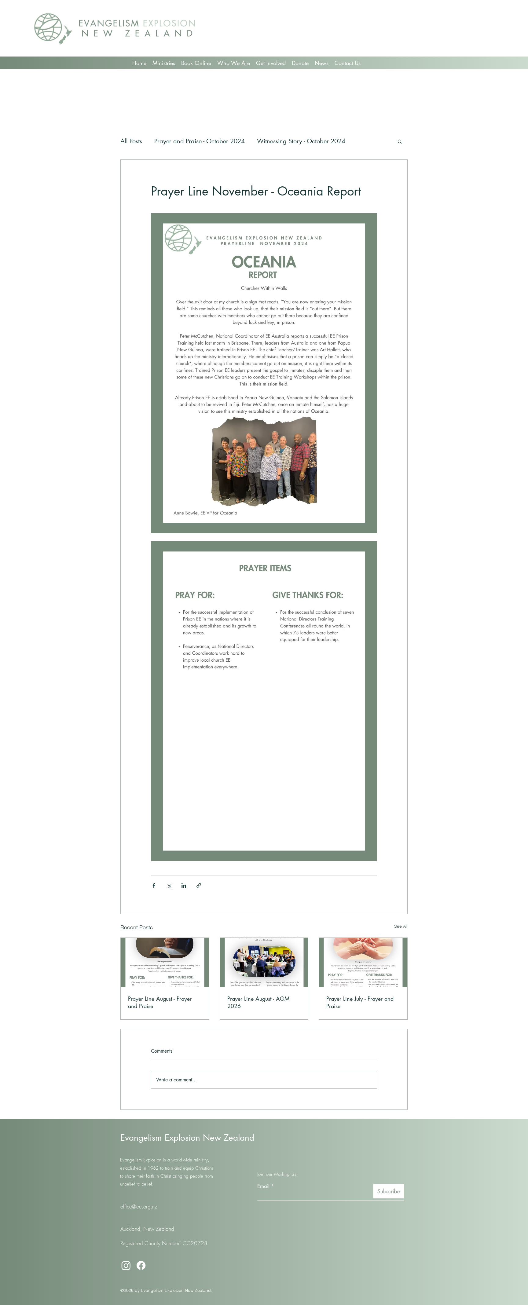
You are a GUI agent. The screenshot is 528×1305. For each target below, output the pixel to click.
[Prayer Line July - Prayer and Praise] (363, 962)
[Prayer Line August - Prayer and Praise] (165, 962)
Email (263, 1186)
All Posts (131, 141)
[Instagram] (126, 1265)
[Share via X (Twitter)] (169, 885)
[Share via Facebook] (154, 885)
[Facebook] (141, 1265)
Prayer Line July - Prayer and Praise (360, 1002)
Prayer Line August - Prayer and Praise (160, 1002)
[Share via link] (199, 885)
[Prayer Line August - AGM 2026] (264, 962)
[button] (400, 141)
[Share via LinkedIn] (184, 885)
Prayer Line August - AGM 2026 (258, 1002)
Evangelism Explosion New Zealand (187, 1137)
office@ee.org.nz (138, 1206)
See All (401, 926)
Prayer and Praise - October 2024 (199, 141)
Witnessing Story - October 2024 (301, 141)
